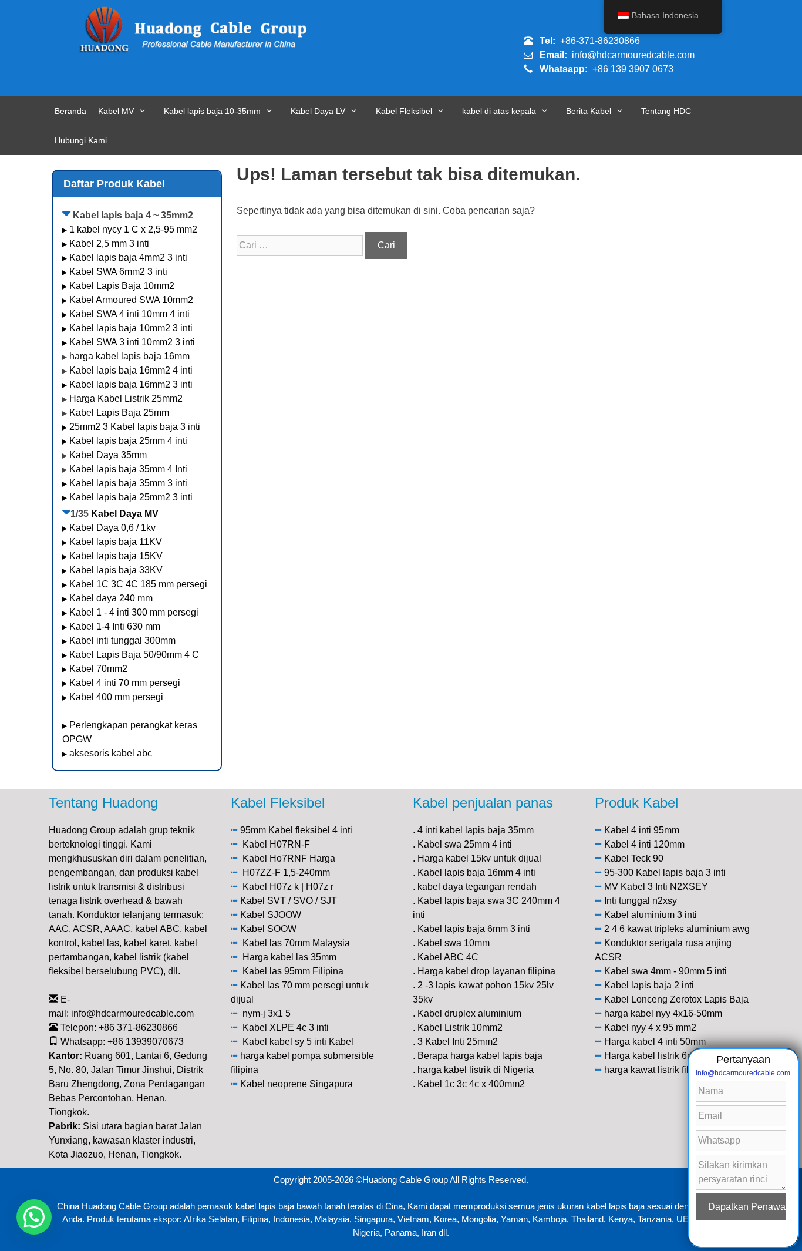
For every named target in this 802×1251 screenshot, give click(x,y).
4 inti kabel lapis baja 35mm (475, 830)
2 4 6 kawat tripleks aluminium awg (677, 929)
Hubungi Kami (81, 140)
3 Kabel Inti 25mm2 (457, 1042)
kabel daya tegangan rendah (477, 887)
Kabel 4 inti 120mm (644, 844)
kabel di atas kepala (499, 111)
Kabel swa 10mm (453, 943)
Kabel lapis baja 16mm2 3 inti (131, 384)
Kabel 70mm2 (98, 669)
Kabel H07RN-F (276, 844)
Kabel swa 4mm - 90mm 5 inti (665, 971)
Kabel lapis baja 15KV (116, 556)
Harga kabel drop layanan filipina (486, 971)
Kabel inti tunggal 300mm (122, 640)
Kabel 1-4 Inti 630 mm (116, 626)
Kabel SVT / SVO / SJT (288, 901)
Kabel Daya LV (318, 111)
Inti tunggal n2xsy (640, 901)
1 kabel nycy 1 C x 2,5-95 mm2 (133, 229)
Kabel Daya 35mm (108, 455)
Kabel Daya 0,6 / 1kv (112, 528)
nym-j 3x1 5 (266, 1013)
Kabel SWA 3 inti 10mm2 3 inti (132, 342)
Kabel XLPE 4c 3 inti (285, 1028)
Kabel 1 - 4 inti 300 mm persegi (135, 612)
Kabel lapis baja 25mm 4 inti (128, 441)
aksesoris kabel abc (110, 753)
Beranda (70, 111)
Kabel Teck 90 (633, 858)
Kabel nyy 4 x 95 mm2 (650, 1028)
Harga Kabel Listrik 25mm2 (126, 398)
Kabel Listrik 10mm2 (460, 1028)
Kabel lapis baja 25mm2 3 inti (131, 497)
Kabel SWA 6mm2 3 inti (118, 272)
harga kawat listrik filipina (656, 1070)
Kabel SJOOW (270, 915)
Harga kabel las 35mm (289, 957)
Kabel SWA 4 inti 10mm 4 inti (129, 314)
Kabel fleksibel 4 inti (310, 830)
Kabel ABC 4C (447, 957)
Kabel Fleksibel (404, 111)
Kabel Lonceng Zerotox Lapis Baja (676, 999)
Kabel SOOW (268, 929)
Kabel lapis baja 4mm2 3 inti (128, 258)
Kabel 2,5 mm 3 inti (109, 243)
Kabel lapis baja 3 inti (681, 872)
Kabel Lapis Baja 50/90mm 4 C (134, 655)
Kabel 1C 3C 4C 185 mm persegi (138, 584)
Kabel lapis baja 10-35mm (212, 111)
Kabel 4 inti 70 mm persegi (124, 683)
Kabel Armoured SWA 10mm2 (131, 300)
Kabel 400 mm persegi (116, 697)
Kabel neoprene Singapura (296, 1084)
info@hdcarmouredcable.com (633, 55)
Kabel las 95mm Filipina (292, 971)
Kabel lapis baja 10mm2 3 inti (131, 328)
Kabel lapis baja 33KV (116, 570)
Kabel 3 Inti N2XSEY (664, 887)
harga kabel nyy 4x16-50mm (663, 1013)
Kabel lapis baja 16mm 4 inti (476, 872)
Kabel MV (116, 111)
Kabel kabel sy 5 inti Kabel (297, 1042)
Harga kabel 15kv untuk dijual (479, 858)
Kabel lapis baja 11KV (115, 542)
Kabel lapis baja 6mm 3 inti (473, 929)
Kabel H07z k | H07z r (287, 887)
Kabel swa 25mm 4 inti (464, 844)
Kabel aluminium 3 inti (650, 915)
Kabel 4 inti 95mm (641, 830)
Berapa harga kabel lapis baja (479, 1056)
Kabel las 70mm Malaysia (296, 943)
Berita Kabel (588, 111)
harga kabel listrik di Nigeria (475, 1070)
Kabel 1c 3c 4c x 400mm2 (471, 1084)
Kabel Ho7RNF (274, 858)
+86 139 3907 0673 (632, 69)
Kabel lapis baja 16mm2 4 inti (131, 370)
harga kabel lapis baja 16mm (129, 356)
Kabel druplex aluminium (469, 1013)
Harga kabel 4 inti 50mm (655, 1042)
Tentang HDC (666, 111)
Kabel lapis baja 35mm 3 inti (128, 483)
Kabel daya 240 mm (111, 598)
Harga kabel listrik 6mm (653, 1056)
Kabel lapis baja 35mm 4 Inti (128, 469)
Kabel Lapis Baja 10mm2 (121, 286)
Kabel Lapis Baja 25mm (119, 413)
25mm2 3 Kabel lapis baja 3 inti (134, 427)
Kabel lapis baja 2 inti (649, 985)
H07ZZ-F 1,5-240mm (286, 872)
